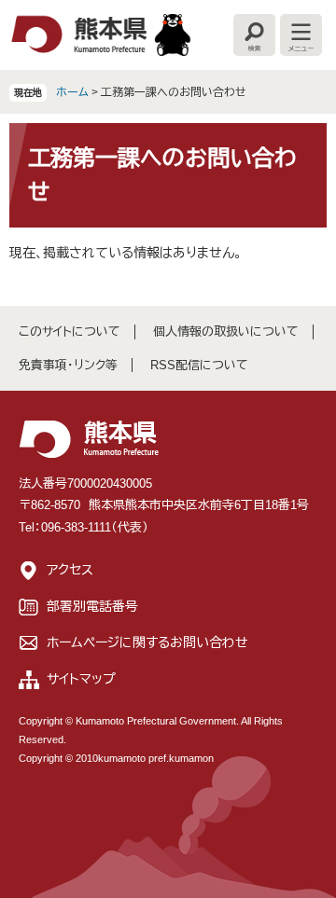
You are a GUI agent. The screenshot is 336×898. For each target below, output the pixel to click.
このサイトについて (69, 331)
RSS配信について (199, 365)
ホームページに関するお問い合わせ (147, 642)
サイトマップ (81, 678)
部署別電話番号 (92, 606)
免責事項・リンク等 (68, 365)
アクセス (70, 569)
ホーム (72, 92)
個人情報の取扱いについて (226, 331)
